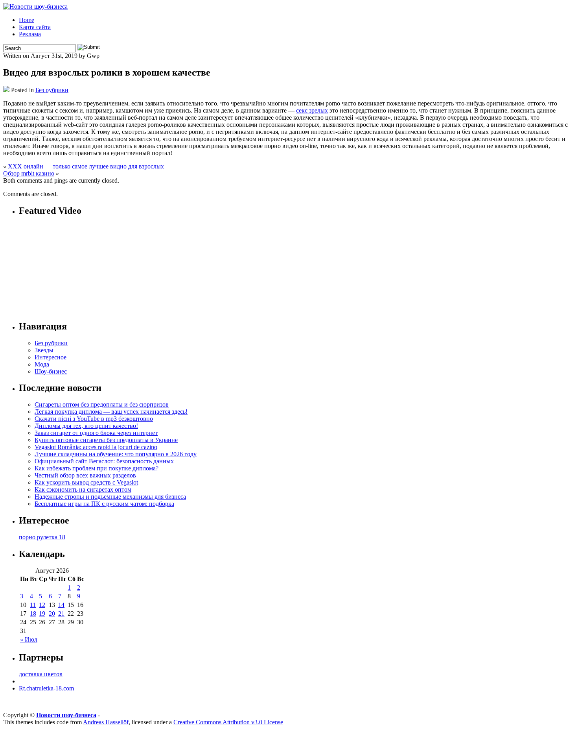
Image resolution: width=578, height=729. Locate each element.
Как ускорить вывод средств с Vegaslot (86, 482)
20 (52, 613)
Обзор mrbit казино (28, 173)
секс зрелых (312, 110)
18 (33, 613)
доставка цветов (41, 674)
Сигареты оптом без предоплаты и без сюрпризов (102, 404)
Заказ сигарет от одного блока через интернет (96, 432)
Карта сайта (35, 27)
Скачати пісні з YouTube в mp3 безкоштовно (94, 418)
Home (26, 20)
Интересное (50, 357)
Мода (42, 364)
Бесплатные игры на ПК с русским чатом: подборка (104, 503)
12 (42, 604)
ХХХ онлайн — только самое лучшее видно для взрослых (86, 166)
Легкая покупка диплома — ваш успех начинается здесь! (111, 411)
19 (42, 613)
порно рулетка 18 (42, 537)
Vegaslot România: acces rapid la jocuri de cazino (96, 447)
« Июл (28, 639)
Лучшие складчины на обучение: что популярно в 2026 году (116, 454)
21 (61, 613)
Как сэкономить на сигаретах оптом (83, 489)
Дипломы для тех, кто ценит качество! (86, 425)
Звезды (44, 350)
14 (61, 604)
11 (33, 604)
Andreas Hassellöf (106, 722)
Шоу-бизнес (51, 371)
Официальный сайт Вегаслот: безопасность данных (104, 461)
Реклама (30, 34)
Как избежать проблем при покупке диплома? (96, 468)
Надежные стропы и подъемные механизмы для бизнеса (110, 496)
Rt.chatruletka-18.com (46, 688)
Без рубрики (51, 90)
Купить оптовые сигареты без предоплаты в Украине (106, 440)
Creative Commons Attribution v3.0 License (228, 722)
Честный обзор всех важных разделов (85, 475)
